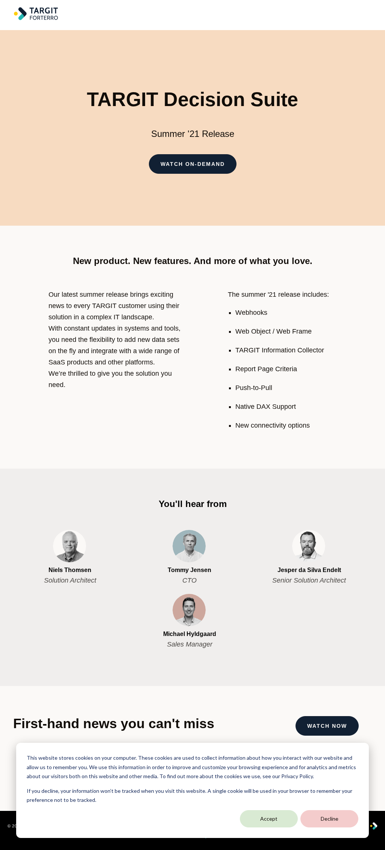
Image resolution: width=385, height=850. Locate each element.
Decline (329, 818)
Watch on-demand (193, 164)
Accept (268, 818)
